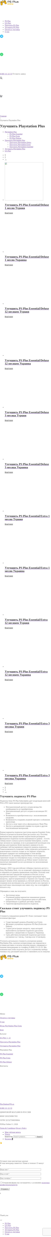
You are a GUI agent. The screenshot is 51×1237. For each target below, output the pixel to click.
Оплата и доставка (12, 30)
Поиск (7, 1134)
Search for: (9, 1137)
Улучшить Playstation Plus (15, 149)
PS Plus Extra (14, 136)
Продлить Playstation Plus (15, 140)
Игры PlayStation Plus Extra (11, 1026)
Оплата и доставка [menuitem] (12, 1232)
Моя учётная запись (13, 1132)
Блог (2, 1030)
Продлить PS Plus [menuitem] (12, 1228)
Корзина (9, 1139)
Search (39, 1137)
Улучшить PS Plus (12, 27)
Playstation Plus (11, 132)
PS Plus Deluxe (15, 138)
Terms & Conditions (7, 1128)
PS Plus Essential (15, 134)
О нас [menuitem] (7, 1234)
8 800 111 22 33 (6, 74)
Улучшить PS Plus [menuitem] (12, 1230)
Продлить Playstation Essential (21, 147)
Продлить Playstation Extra (20, 145)
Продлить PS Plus (12, 25)
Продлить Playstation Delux (20, 143)
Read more (9, 213)
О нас (7, 32)
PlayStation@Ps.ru (7, 1104)
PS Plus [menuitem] (8, 1223)
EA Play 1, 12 (5, 1038)
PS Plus (8, 21)
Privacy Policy (21, 1128)
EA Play (8, 23)
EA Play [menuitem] (8, 1226)
